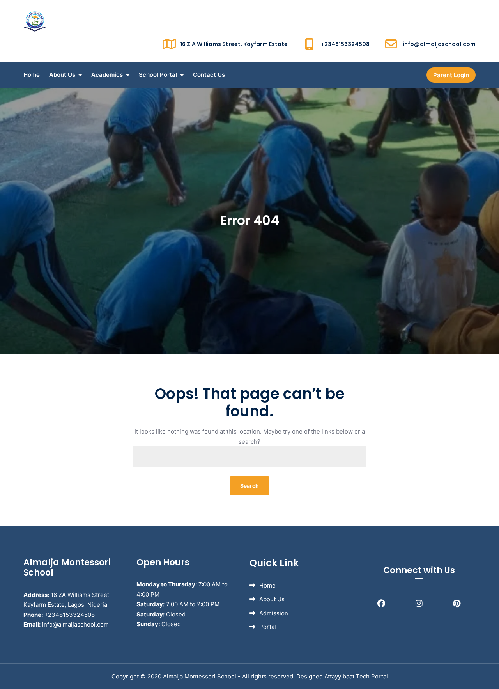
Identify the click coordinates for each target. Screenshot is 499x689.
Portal (267, 627)
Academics (107, 74)
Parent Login (451, 75)
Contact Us (209, 74)
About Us (62, 74)
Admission (273, 613)
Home (31, 74)
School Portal (158, 74)
